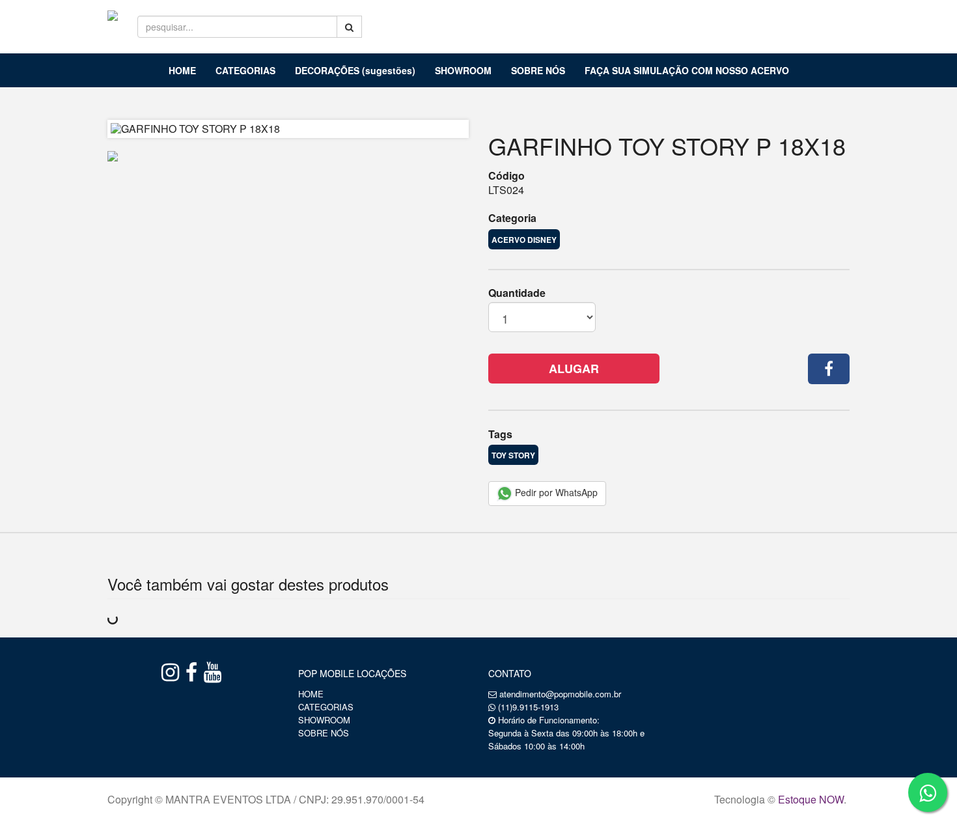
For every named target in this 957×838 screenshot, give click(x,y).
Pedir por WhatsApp (555, 492)
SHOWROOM (463, 70)
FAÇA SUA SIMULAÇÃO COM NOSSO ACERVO (687, 70)
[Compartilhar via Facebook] (829, 369)
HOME (182, 70)
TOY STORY (513, 455)
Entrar (751, 20)
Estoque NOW (811, 799)
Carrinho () (822, 19)
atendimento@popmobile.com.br (560, 694)
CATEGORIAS (245, 70)
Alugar (574, 368)
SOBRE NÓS (538, 70)
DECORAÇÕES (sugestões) (355, 70)
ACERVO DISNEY (524, 239)
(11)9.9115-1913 (528, 707)
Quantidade (517, 293)
